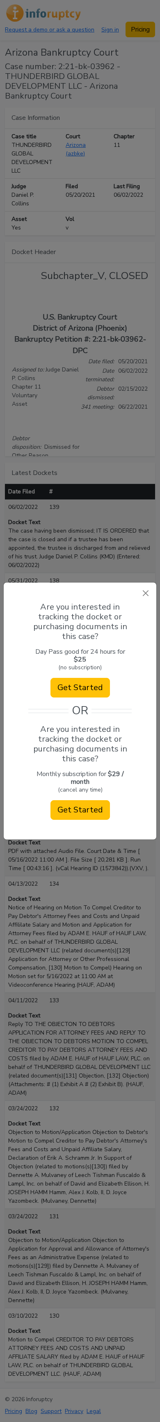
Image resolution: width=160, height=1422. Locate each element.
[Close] (145, 593)
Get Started (80, 687)
